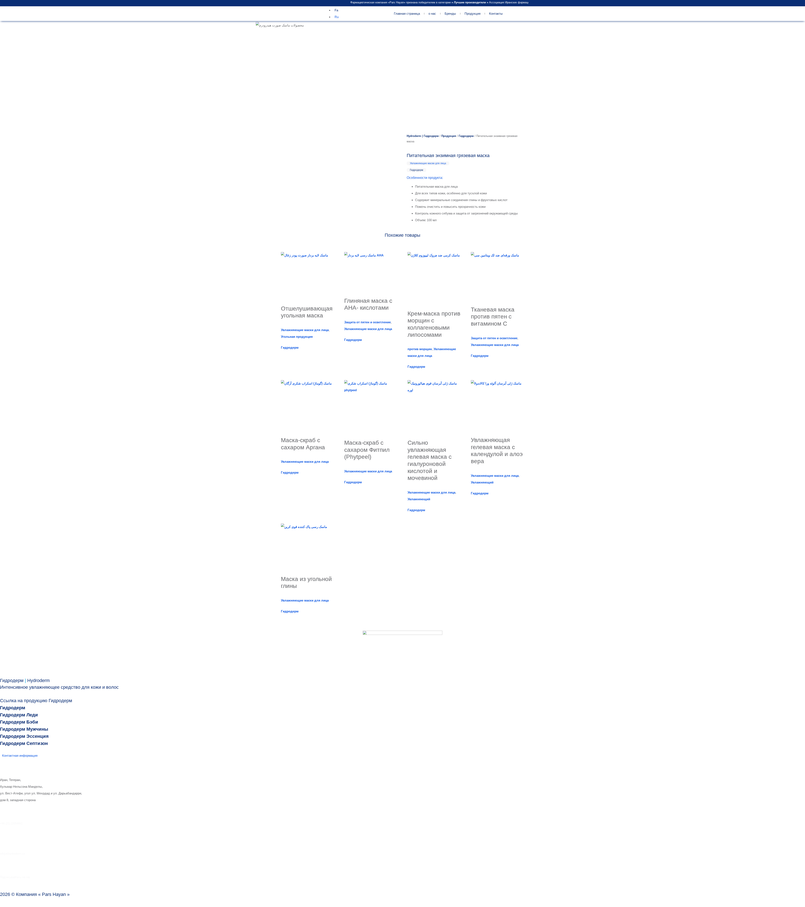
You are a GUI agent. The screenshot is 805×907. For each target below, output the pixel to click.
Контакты (496, 13)
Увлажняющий (419, 499)
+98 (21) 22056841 (11, 823)
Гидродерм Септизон (24, 743)
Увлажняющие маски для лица (428, 163)
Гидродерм (466, 136)
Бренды (450, 13)
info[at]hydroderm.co (12, 853)
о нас (432, 13)
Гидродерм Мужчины (24, 729)
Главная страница (407, 13)
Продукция (472, 13)
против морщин (420, 349)
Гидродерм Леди (19, 714)
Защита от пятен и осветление (367, 322)
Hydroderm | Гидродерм (423, 136)
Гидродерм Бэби (19, 722)
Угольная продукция (297, 336)
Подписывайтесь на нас (15, 877)
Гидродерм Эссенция (24, 736)
